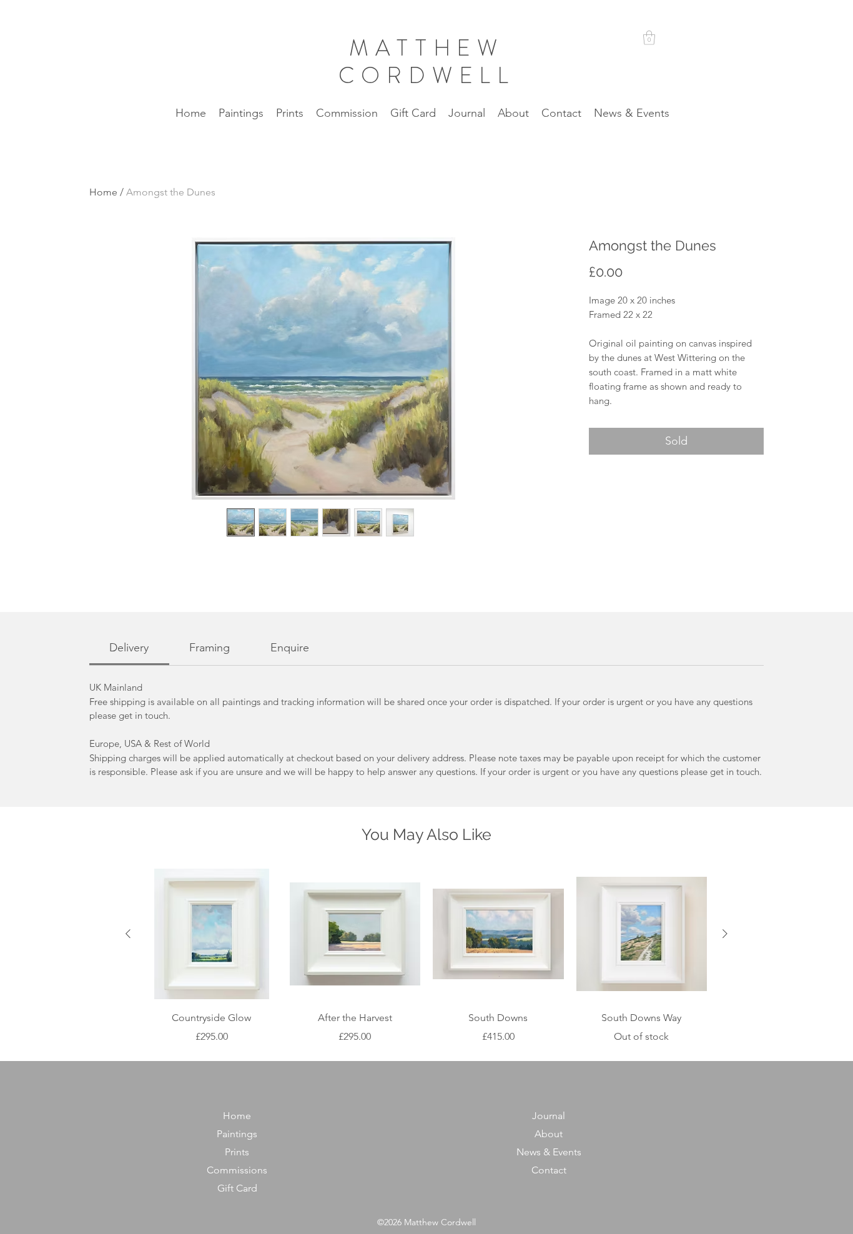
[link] (129, 647)
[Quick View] (211, 934)
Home (103, 192)
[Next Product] (724, 933)
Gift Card (237, 1188)
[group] (426, 956)
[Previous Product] (128, 933)
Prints (237, 1152)
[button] (649, 38)
